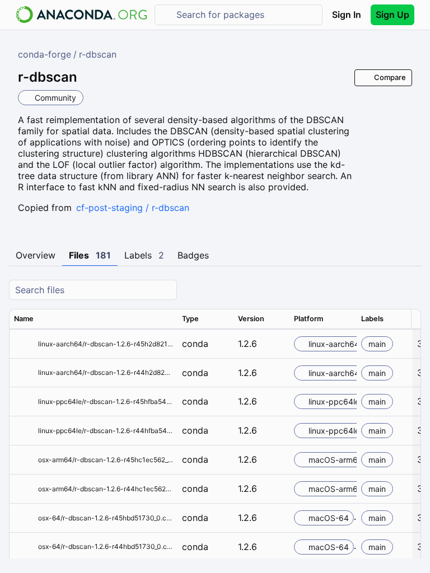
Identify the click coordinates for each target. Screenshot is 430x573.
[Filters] (411, 290)
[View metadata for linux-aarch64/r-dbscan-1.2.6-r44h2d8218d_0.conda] (24, 373)
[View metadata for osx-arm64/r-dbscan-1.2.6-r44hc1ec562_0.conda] (24, 489)
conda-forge (44, 54)
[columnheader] (93, 318)
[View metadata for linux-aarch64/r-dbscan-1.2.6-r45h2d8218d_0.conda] (24, 344)
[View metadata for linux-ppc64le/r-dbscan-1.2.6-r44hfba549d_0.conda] (24, 430)
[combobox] (246, 15)
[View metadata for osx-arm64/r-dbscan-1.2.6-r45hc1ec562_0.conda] (24, 459)
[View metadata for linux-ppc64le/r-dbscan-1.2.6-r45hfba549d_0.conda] (24, 401)
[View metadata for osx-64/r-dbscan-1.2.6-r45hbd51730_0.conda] (24, 518)
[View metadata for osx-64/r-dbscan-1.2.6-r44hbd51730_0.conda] (24, 547)
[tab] (35, 256)
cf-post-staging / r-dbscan (132, 207)
